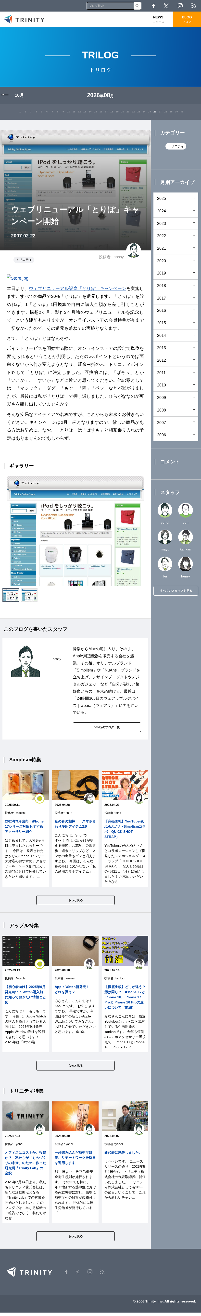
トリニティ (24, 259)
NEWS (158, 19)
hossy (118, 257)
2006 (161, 435)
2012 (161, 360)
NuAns (111, 670)
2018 (161, 286)
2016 (161, 310)
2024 (161, 211)
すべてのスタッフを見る (176, 590)
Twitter (166, 5)
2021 (161, 248)
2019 (161, 273)
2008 (161, 410)
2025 (161, 198)
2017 (161, 298)
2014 (161, 335)
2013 (161, 348)
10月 (19, 95)
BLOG (187, 19)
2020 (161, 261)
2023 (161, 223)
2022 (161, 236)
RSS (193, 5)
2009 (161, 398)
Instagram (180, 5)
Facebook (153, 6)
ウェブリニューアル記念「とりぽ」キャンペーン (77, 288)
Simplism (85, 670)
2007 (161, 423)
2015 (161, 323)
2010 (161, 385)
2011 (161, 373)
